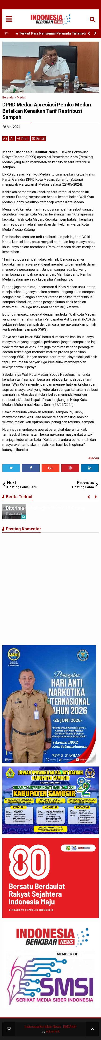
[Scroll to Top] (92, 1029)
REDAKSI (69, 1026)
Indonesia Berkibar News (43, 1026)
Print (24, 139)
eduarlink (53, 1031)
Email (40, 139)
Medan (93, 458)
